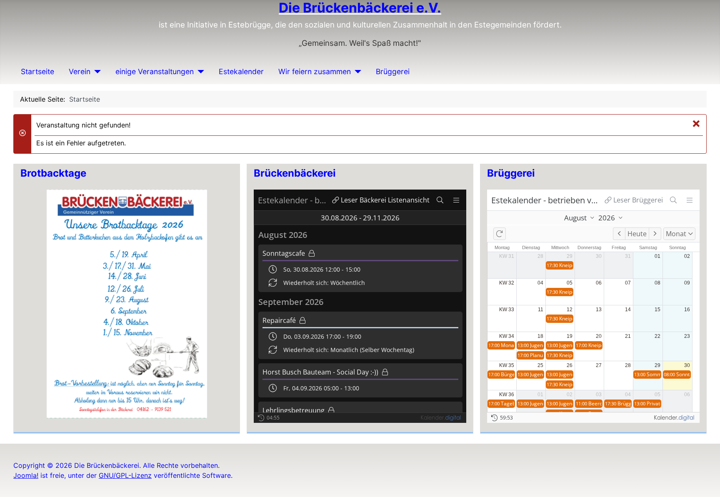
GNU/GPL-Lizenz (125, 475)
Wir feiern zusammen (314, 71)
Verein (79, 71)
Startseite (37, 71)
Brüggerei (393, 71)
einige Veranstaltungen (154, 71)
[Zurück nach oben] (705, 481)
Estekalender (241, 71)
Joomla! (25, 475)
